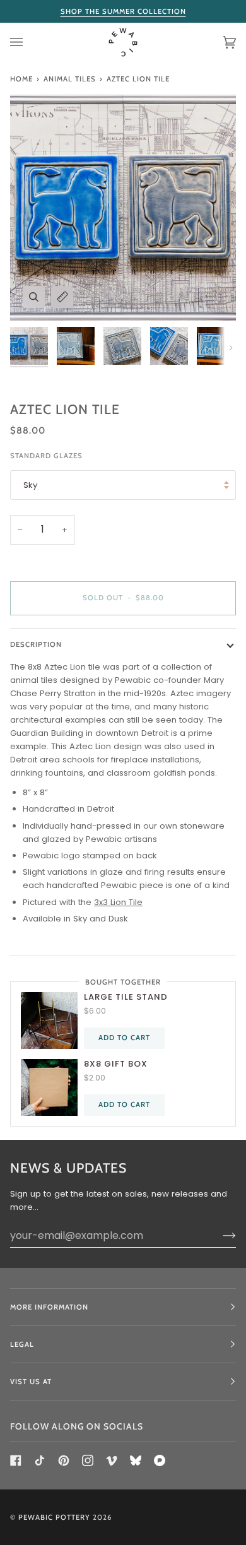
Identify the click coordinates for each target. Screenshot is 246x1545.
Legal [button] (22, 1344)
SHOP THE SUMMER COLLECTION (123, 11)
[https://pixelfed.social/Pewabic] (159, 1460)
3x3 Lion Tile (118, 902)
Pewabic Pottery (54, 1517)
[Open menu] (29, 42)
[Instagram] (87, 1460)
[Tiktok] (39, 1460)
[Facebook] (15, 1460)
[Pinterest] (63, 1460)
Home (21, 78)
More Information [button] (49, 1307)
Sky (30, 485)
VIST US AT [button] (31, 1381)
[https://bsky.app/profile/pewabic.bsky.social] (135, 1460)
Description (36, 644)
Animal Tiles (70, 78)
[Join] (219, 1235)
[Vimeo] (111, 1460)
